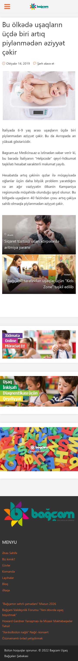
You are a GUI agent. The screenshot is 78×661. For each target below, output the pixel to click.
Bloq (5, 584)
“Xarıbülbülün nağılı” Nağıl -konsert (25, 632)
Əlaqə (6, 590)
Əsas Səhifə (9, 553)
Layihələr (8, 578)
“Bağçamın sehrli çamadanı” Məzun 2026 (29, 604)
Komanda (8, 571)
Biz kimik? (8, 559)
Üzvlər (6, 565)
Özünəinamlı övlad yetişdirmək (22, 638)
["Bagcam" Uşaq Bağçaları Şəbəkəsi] (39, 6)
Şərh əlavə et (45, 63)
